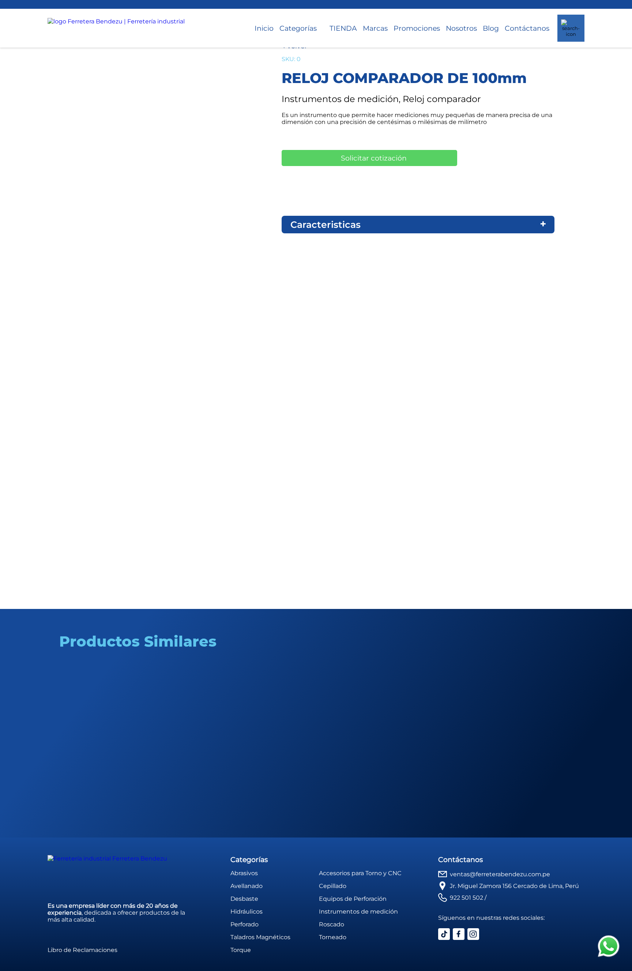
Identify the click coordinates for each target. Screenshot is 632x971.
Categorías (298, 28)
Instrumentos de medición (358, 911)
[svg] (608, 946)
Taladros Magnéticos (260, 937)
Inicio (264, 28)
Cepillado (332, 885)
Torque (240, 949)
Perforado (244, 924)
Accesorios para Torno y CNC (360, 873)
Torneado (332, 937)
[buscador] (570, 28)
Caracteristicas (325, 224)
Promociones (417, 28)
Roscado (331, 924)
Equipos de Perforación (353, 898)
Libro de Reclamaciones (82, 949)
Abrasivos (244, 873)
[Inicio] (116, 28)
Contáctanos (527, 28)
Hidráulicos (246, 911)
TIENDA (343, 28)
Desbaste (244, 898)
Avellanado (246, 885)
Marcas (375, 28)
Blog (491, 28)
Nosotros (461, 28)
